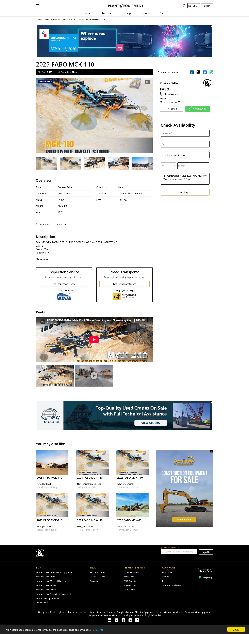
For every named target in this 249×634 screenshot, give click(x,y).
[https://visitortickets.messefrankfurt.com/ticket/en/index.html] (124, 41)
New (120, 187)
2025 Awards (130, 581)
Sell (162, 13)
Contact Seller (65, 187)
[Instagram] (131, 620)
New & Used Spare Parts (47, 598)
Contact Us (167, 576)
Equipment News (132, 572)
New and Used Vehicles (46, 589)
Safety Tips (60, 224)
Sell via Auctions (97, 572)
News (146, 13)
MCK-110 (63, 205)
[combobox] (185, 155)
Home (87, 13)
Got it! (236, 629)
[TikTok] (138, 620)
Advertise (94, 581)
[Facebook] (125, 620)
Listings (127, 13)
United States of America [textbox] (173, 155)
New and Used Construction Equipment (54, 572)
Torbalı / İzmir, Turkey (130, 193)
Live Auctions (42, 602)
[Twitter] (118, 620)
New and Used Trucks (46, 585)
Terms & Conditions (171, 585)
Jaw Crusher (64, 193)
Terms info (97, 629)
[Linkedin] (111, 620)
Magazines (129, 576)
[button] (37, 6)
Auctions (106, 13)
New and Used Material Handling (51, 581)
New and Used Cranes (46, 576)
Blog (164, 581)
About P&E (167, 572)
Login (207, 5)
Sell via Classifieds (98, 576)
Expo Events (129, 589)
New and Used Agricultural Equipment (53, 594)
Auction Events (131, 585)
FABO (61, 199)
